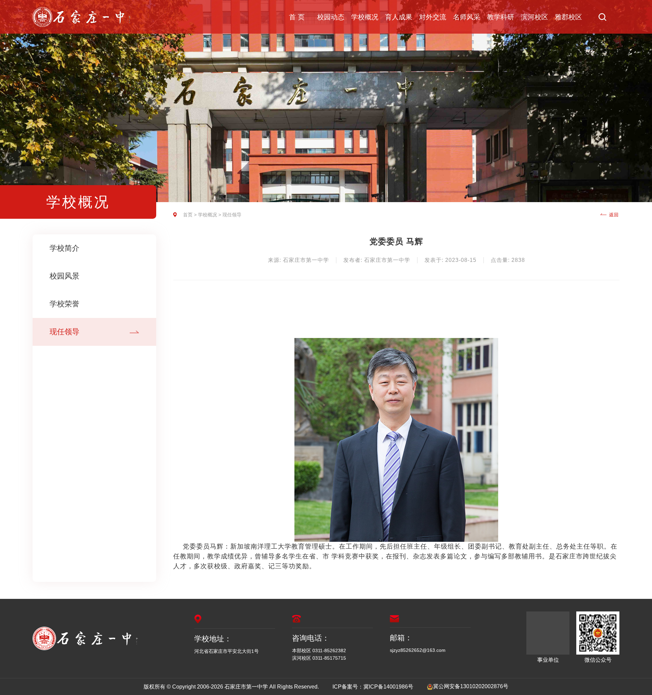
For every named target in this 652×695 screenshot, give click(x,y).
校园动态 (330, 17)
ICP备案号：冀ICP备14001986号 (372, 687)
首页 (188, 214)
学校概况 (364, 17)
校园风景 (64, 276)
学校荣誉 (64, 304)
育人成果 (398, 17)
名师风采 (466, 17)
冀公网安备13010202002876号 (470, 686)
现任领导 (64, 331)
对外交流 (432, 17)
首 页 (297, 17)
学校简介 (64, 248)
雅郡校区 (568, 17)
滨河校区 (534, 17)
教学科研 (500, 17)
